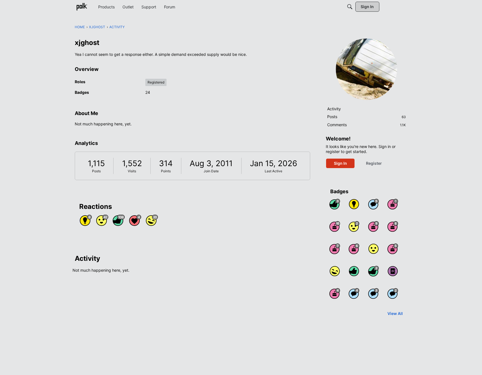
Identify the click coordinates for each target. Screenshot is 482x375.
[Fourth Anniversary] (334, 293)
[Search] (350, 7)
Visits (132, 171)
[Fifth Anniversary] (392, 248)
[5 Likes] (354, 271)
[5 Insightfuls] (354, 204)
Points (166, 171)
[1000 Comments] (373, 204)
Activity (334, 108)
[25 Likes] (373, 271)
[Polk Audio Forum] (82, 6)
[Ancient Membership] (392, 204)
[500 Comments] (354, 293)
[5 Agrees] (373, 248)
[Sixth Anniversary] (354, 248)
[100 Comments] (373, 293)
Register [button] (374, 163)
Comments (366, 124)
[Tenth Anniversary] (334, 226)
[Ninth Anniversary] (373, 226)
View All (395, 313)
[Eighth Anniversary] (392, 226)
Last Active (273, 171)
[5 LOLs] (334, 271)
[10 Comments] (392, 293)
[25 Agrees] (354, 226)
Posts (96, 171)
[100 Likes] (334, 204)
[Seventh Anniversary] (334, 248)
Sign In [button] (340, 163)
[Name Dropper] (392, 271)
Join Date (211, 171)
